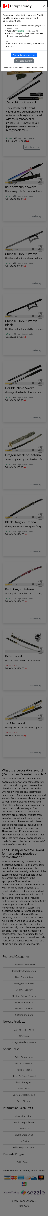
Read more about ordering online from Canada (25, 45)
